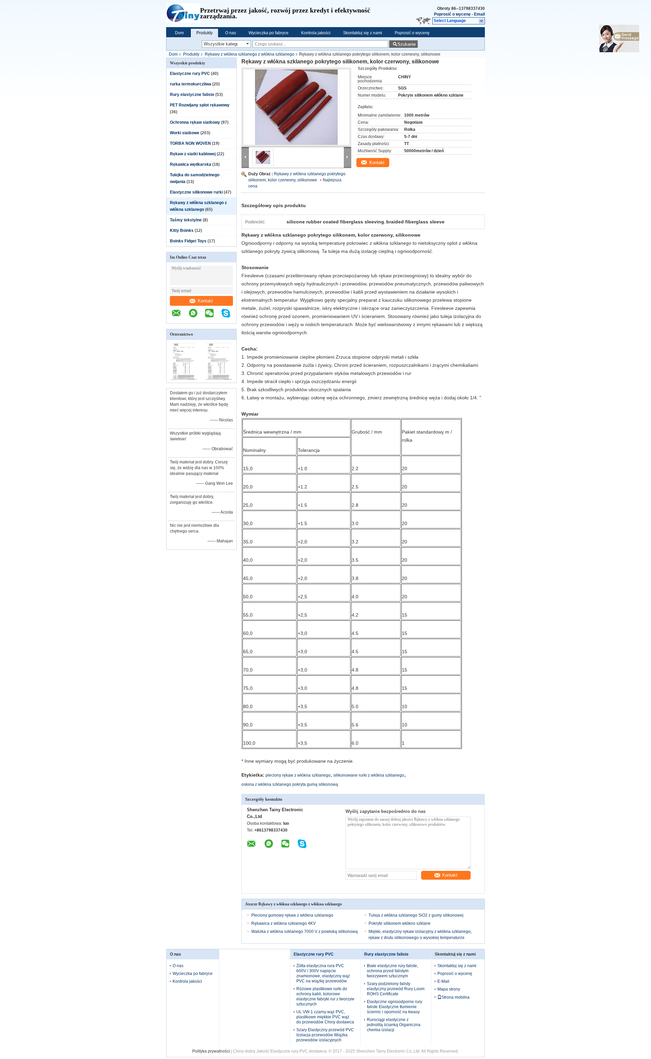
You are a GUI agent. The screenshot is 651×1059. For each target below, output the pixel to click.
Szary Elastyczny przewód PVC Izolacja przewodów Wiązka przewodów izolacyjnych (325, 1034)
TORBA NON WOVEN (190, 143)
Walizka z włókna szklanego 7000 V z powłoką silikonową (304, 931)
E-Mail (443, 981)
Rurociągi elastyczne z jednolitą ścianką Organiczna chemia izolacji (393, 1024)
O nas (230, 33)
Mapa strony (448, 989)
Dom (179, 33)
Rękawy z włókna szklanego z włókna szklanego (249, 54)
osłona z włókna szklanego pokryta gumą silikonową (289, 784)
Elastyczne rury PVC (190, 73)
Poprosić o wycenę (452, 14)
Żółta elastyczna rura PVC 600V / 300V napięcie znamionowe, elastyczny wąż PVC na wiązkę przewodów (323, 973)
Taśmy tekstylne (186, 220)
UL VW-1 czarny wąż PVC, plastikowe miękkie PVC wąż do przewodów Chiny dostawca (325, 1017)
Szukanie (406, 44)
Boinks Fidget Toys (188, 241)
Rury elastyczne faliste (192, 94)
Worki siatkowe (184, 133)
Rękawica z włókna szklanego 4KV (283, 923)
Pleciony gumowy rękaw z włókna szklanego (292, 915)
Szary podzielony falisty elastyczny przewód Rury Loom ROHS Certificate (396, 988)
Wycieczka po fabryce (269, 33)
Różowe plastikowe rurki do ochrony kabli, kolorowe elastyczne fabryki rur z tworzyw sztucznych (325, 996)
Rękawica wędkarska (190, 164)
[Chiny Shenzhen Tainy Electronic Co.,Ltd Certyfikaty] (183, 378)
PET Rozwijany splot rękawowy (200, 105)
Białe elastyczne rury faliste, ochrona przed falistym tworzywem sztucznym (392, 970)
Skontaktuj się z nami (362, 33)
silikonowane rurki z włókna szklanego (368, 775)
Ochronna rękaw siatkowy (195, 122)
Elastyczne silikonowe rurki (196, 192)
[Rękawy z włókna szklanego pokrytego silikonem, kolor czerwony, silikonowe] (296, 107)
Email (479, 14)
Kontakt (205, 300)
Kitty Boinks (182, 230)
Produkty (204, 33)
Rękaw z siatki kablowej (193, 154)
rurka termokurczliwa (190, 84)
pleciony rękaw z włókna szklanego (298, 775)
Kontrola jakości (316, 33)
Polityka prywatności (211, 1051)
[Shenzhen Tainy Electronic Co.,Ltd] (183, 13)
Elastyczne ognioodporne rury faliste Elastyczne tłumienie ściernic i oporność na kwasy (394, 1006)
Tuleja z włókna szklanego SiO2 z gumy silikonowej (416, 915)
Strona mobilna (455, 997)
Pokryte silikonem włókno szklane (400, 923)
